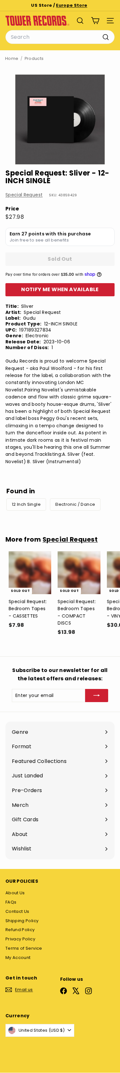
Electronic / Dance (75, 504)
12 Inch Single (26, 504)
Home (11, 58)
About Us (15, 893)
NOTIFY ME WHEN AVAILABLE (60, 289)
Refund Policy (20, 930)
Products (34, 58)
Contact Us (17, 911)
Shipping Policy (21, 921)
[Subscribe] (96, 695)
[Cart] (95, 20)
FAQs (10, 902)
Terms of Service (23, 948)
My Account (18, 957)
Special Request (24, 195)
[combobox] (60, 37)
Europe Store (71, 5)
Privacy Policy (20, 939)
